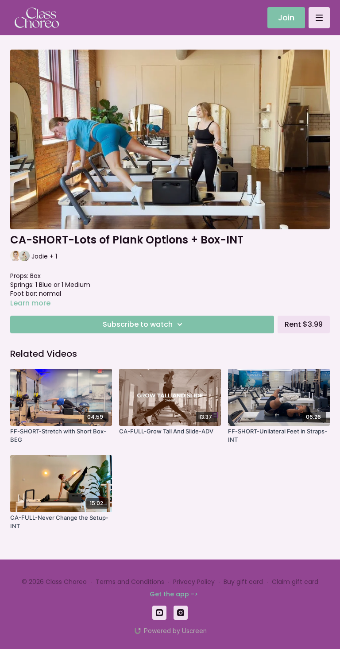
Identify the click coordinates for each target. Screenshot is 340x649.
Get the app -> (174, 594)
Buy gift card (243, 581)
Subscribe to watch (138, 324)
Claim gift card (295, 581)
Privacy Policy (194, 581)
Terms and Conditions (130, 581)
